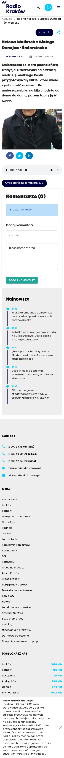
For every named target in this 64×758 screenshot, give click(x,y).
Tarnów (7, 511)
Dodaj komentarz (22, 280)
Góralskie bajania (15, 57)
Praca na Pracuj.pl (13, 568)
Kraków (6, 505)
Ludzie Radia (10, 539)
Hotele (6, 602)
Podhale (7, 528)
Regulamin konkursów (16, 545)
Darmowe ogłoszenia (15, 636)
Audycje (7, 19)
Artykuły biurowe (12, 613)
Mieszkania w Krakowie (16, 630)
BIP (4, 556)
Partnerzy (8, 562)
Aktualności (9, 499)
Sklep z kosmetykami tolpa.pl (20, 641)
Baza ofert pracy (12, 619)
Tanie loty (8, 596)
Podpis (13, 235)
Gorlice (6, 533)
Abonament (9, 550)
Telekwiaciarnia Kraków (17, 590)
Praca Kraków (11, 573)
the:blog (7, 624)
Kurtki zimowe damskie (16, 607)
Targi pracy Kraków (14, 585)
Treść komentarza (22, 248)
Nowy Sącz (8, 522)
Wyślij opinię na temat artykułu (24, 183)
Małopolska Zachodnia (16, 516)
